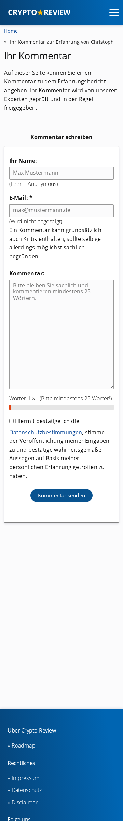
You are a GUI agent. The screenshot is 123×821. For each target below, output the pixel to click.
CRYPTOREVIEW (39, 12)
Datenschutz (27, 790)
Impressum (25, 778)
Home (11, 31)
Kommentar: (27, 273)
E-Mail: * (20, 198)
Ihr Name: (23, 160)
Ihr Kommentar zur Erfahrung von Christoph (62, 42)
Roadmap (23, 745)
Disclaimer (25, 802)
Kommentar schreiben (61, 137)
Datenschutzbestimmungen (45, 432)
